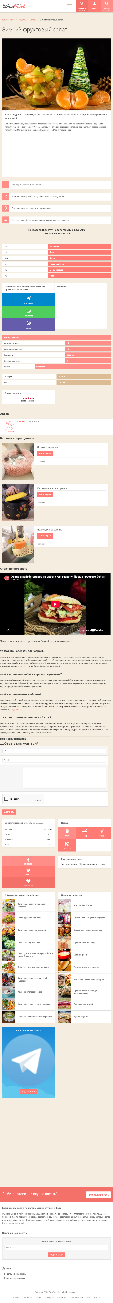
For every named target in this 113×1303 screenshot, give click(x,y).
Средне (70, 355)
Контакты (61, 1297)
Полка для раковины (50, 529)
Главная (17, 1297)
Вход (89, 1297)
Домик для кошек (48, 447)
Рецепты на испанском (14, 1278)
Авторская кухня (11, 337)
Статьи (38, 1297)
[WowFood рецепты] (14, 6)
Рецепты (28, 1297)
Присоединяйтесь (98, 1194)
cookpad (62, 382)
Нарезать (40, 367)
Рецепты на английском (15, 1274)
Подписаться (28, 1092)
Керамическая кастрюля (52, 488)
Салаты (61, 376)
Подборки (49, 1297)
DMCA (97, 1297)
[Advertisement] (56, 153)
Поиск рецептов (76, 1297)
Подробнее (16, 710)
